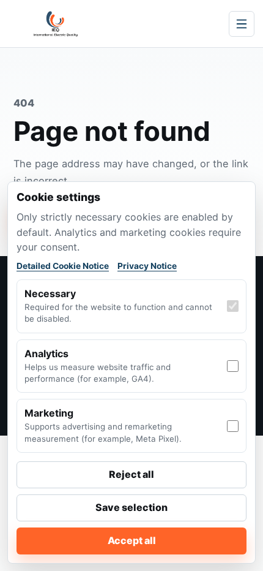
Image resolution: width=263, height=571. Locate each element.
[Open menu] (241, 24)
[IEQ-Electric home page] (56, 24)
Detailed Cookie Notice (63, 266)
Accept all (132, 540)
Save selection (131, 507)
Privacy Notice (147, 266)
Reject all (131, 474)
